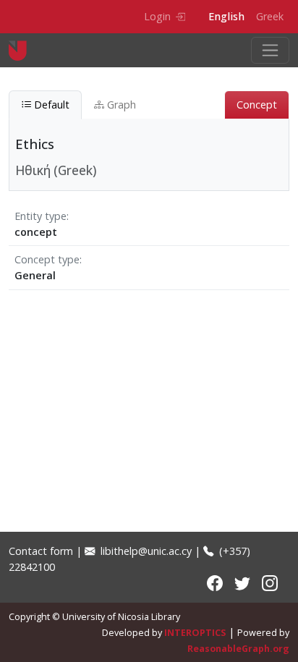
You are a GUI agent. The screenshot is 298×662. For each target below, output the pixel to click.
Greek (270, 16)
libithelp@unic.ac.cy (145, 551)
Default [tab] (50, 104)
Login (157, 16)
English (226, 16)
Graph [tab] (120, 104)
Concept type (47, 259)
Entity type (40, 216)
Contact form (41, 551)
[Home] (23, 50)
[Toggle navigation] (270, 50)
